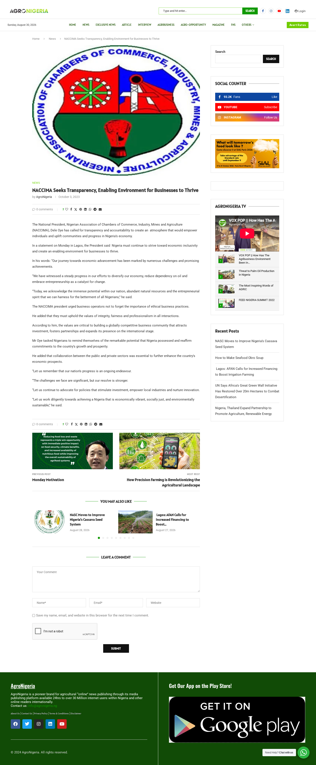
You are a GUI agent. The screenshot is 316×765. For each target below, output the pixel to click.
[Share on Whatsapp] (90, 209)
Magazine (218, 25)
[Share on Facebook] (71, 209)
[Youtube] (279, 11)
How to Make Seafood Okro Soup (239, 358)
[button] (38, 524)
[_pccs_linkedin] (287, 11)
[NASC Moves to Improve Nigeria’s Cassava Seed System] (49, 521)
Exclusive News (105, 25)
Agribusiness (166, 25)
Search (250, 11)
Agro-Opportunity (193, 25)
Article (127, 25)
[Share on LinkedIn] (85, 209)
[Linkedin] (50, 724)
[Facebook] (263, 11)
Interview (144, 25)
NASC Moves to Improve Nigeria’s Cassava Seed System (87, 520)
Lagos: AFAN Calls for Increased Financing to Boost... (172, 520)
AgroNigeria (44, 197)
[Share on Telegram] (95, 209)
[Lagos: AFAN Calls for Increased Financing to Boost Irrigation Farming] (135, 521)
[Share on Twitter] (75, 209)
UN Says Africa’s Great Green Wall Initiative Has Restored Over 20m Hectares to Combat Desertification (247, 391)
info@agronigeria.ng (42, 706)
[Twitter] (27, 724)
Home (72, 25)
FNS (233, 25)
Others (246, 25)
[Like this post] (66, 209)
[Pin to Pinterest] (80, 209)
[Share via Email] (100, 209)
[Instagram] (271, 11)
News (86, 25)
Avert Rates (297, 25)
